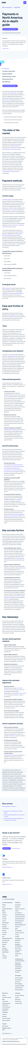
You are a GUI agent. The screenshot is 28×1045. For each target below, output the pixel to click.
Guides (4, 995)
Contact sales (15, 848)
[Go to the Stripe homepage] (4, 897)
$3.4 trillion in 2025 (7, 100)
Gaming (17, 936)
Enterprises (18, 904)
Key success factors (7, 79)
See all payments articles (9, 806)
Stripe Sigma (5, 952)
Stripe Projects (19, 987)
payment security (14, 316)
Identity (4, 930)
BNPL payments (6, 288)
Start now (6, 848)
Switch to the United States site (10, 1041)
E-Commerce (18, 912)
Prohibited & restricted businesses (5, 1010)
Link (3, 936)
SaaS (16, 928)
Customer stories (6, 997)
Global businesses (19, 918)
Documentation (19, 977)
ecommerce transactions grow (12, 149)
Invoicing (4, 932)
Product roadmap (19, 995)
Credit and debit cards (8, 199)
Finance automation (20, 916)
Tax (3, 954)
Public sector (18, 953)
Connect (4, 918)
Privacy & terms (6, 1007)
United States (13, 93)
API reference (18, 979)
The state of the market (8, 71)
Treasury (4, 958)
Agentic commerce (20, 908)
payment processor (12, 755)
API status (17, 981)
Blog (3, 999)
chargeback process (13, 356)
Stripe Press (18, 1001)
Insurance (17, 942)
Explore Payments (7, 867)
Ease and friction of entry (9, 76)
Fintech (17, 934)
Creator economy (19, 932)
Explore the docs (6, 884)
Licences (4, 1014)
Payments (17, 7)
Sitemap (4, 1016)
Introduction (5, 68)
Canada (10, 396)
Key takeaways (6, 81)
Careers (17, 997)
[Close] (25, 1038)
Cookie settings (6, 1018)
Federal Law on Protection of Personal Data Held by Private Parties (13, 469)
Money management (20, 924)
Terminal (4, 956)
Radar (3, 946)
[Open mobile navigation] (24, 2)
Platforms (17, 926)
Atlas (3, 906)
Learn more (5, 48)
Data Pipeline (5, 922)
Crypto (4, 920)
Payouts (4, 944)
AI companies (18, 930)
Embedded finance (20, 914)
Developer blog (19, 989)
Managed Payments (7, 938)
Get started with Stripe (9, 29)
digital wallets (15, 146)
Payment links (5, 940)
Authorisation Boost (7, 908)
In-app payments (19, 920)
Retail (16, 955)
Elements (4, 924)
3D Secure (12, 735)
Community (5, 1001)
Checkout (4, 914)
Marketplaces (18, 922)
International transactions (11, 429)
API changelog (18, 983)
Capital (4, 912)
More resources (7, 7)
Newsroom (18, 999)
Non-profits (18, 948)
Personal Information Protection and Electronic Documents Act (14, 466)
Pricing (4, 904)
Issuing (4, 934)
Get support (5, 1026)
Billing (3, 910)
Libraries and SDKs (19, 985)
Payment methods (7, 74)
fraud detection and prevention (10, 171)
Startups (17, 906)
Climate (4, 916)
